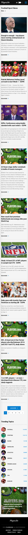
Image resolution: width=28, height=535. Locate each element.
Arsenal (9, 458)
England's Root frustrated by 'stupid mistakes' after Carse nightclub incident (13, 506)
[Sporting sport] (3, 435)
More (2, 11)
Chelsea (9, 469)
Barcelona (10, 446)
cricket (6, 501)
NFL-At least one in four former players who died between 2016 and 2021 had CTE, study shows (12, 342)
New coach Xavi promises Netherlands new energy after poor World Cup (14, 219)
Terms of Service (17, 530)
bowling (9, 481)
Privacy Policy (11, 532)
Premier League (11, 464)
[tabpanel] (14, 500)
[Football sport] (3, 429)
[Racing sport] (3, 441)
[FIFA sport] (3, 475)
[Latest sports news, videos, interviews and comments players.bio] (5, 2)
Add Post (8, 530)
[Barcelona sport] (3, 446)
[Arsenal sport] (3, 458)
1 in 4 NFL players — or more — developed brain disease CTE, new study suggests (13, 380)
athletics (10, 452)
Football (10, 429)
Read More (4, 54)
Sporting (10, 435)
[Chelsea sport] (3, 469)
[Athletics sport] (3, 452)
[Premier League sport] (3, 463)
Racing (9, 441)
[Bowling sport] (3, 481)
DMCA (19, 532)
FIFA (8, 475)
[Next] (22, 412)
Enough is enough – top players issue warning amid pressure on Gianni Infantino (13, 38)
